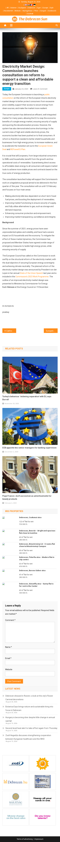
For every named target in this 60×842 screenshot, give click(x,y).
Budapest (22, 8)
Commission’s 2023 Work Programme (32, 276)
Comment (10, 620)
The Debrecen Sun (33, 19)
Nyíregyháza (27, 11)
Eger (39, 8)
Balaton (14, 8)
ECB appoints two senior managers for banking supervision (29, 448)
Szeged (43, 11)
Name (8, 647)
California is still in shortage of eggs (11, 331)
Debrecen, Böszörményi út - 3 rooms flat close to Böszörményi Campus (37, 545)
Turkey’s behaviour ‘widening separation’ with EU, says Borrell (26, 398)
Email (8, 658)
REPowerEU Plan (17, 149)
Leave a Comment (40, 89)
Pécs (36, 11)
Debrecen (31, 8)
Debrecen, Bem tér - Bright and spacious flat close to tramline (37, 532)
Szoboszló (52, 11)
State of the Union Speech (31, 273)
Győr (51, 8)
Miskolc (18, 11)
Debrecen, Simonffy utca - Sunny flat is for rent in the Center (36, 585)
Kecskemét (8, 11)
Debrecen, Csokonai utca (30, 517)
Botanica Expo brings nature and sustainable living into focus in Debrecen (29, 708)
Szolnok (30, 14)
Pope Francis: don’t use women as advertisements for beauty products (26, 497)
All (8, 8)
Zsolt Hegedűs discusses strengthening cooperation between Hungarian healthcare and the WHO (28, 737)
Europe (45, 8)
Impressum (39, 839)
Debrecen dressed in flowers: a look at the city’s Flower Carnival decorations (29, 698)
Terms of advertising (25, 839)
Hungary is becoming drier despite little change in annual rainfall (30, 719)
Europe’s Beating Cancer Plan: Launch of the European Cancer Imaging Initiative (52, 331)
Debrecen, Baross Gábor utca (32, 570)
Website (8, 669)
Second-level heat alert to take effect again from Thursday (31, 728)
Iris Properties (14, 511)
